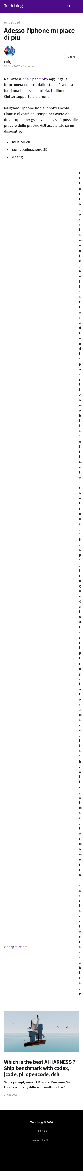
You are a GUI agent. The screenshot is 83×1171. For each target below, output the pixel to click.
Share (71, 57)
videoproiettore (15, 947)
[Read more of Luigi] (9, 51)
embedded (12, 22)
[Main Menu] (77, 6)
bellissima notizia (34, 91)
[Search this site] (68, 6)
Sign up (42, 1130)
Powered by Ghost (41, 1140)
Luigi (8, 62)
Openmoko (39, 79)
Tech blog (13, 6)
